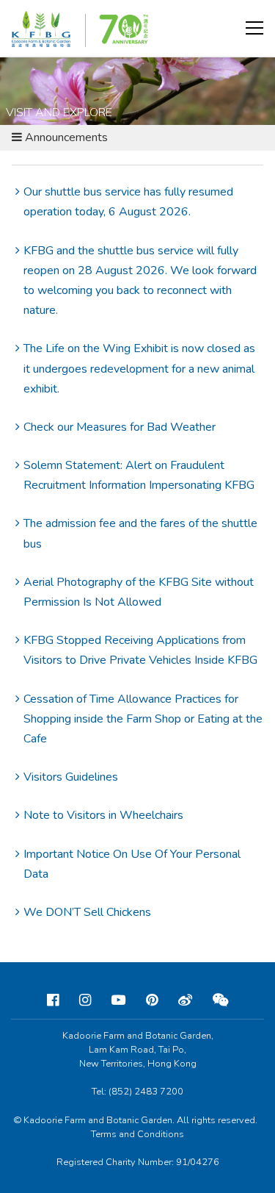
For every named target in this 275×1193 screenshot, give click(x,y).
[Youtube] (118, 1000)
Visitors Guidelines (70, 777)
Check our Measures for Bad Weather (119, 427)
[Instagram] (85, 1000)
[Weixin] (221, 1000)
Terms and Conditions (137, 1134)
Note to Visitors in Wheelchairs (103, 815)
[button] (254, 28)
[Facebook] (53, 1000)
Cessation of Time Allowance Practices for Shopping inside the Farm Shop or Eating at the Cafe (143, 719)
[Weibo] (185, 1000)
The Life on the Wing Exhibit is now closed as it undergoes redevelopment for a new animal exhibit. (139, 368)
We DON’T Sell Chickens (87, 912)
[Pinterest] (152, 1000)
